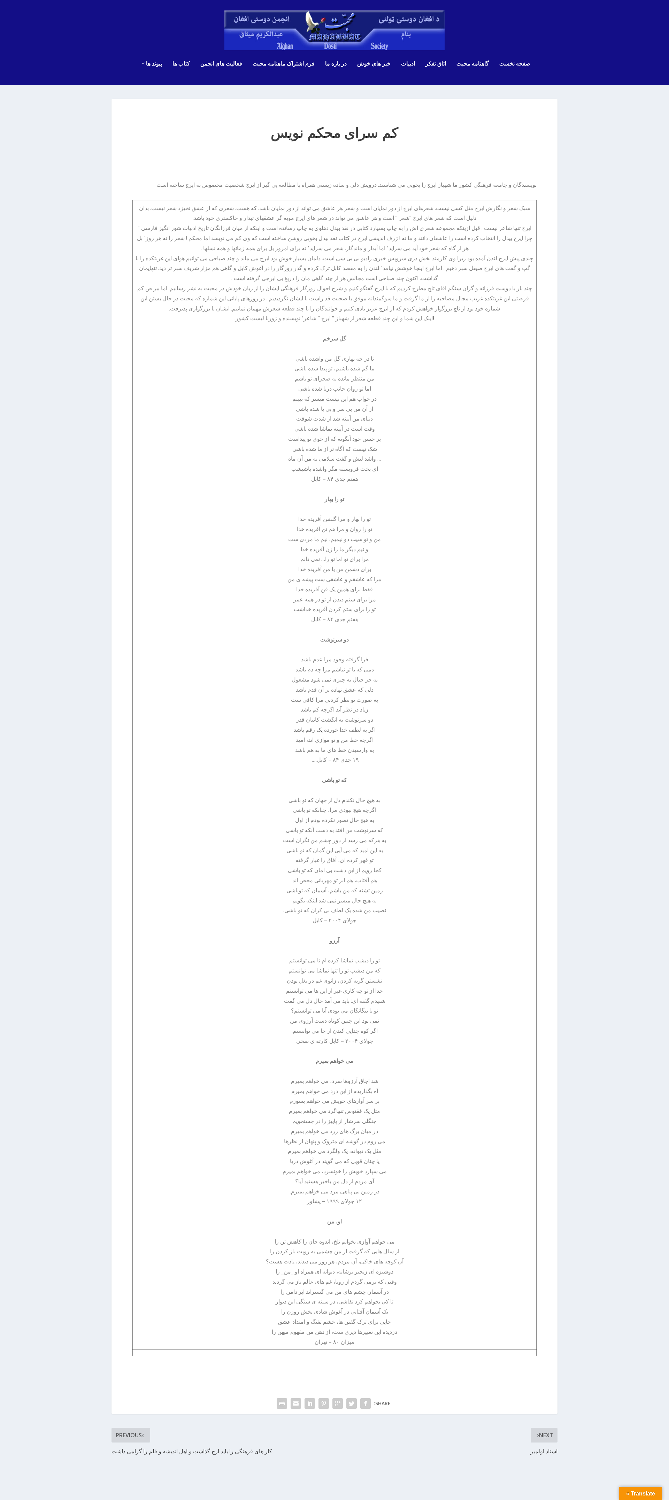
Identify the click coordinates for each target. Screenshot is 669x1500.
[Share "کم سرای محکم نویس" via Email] (296, 1403)
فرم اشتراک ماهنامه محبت (284, 64)
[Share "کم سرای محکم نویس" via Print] (282, 1403)
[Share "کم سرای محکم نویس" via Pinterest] (324, 1403)
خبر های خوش (374, 64)
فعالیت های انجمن (221, 64)
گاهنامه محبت (472, 64)
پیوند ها (154, 64)
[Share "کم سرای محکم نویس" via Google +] (338, 1403)
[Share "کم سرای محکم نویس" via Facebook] (365, 1403)
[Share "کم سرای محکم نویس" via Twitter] (352, 1403)
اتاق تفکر (435, 64)
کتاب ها (181, 64)
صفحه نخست (514, 64)
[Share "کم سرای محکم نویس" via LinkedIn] (310, 1403)
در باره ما (336, 64)
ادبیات (408, 64)
